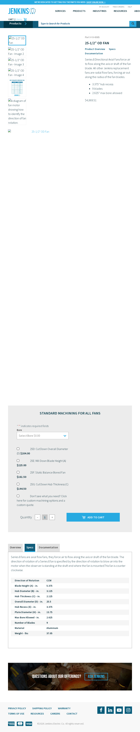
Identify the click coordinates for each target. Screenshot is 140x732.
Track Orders (118, 7)
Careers (55, 713)
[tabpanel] (70, 600)
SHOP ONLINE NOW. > (96, 2)
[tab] (15, 548)
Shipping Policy (42, 708)
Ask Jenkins (96, 676)
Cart (11, 19)
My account (104, 7)
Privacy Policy (17, 708)
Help (130, 7)
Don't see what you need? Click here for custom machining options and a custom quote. (42, 500)
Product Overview (95, 49)
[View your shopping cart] (24, 19)
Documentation (94, 53)
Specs (112, 49)
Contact (72, 713)
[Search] (132, 23)
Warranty (64, 708)
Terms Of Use (16, 713)
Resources (120, 11)
